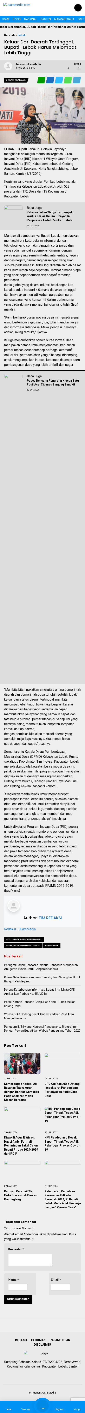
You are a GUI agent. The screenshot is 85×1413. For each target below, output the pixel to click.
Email (56, 1279)
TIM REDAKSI (50, 918)
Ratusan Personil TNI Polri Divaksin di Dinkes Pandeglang (20, 1195)
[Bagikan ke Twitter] (59, 80)
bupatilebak (51, 946)
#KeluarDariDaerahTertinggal (24, 939)
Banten (46, 19)
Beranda (9, 35)
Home (5, 19)
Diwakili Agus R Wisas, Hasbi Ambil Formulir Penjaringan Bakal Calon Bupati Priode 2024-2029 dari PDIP (21, 1145)
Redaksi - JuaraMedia (20, 929)
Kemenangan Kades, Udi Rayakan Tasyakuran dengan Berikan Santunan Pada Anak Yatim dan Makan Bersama (21, 1091)
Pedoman (38, 1340)
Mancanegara (64, 19)
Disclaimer (42, 1344)
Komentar (16, 1249)
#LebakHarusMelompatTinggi (23, 946)
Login (17, 19)
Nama (13, 1279)
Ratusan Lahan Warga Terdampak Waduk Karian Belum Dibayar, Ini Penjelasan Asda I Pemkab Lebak (50, 216)
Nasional (30, 19)
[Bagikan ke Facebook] (50, 80)
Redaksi (21, 1340)
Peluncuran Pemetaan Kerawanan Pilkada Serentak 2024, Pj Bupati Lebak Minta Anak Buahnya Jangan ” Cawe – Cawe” (63, 1199)
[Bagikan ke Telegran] (77, 80)
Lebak (22, 35)
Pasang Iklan (60, 1340)
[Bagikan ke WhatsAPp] (68, 80)
